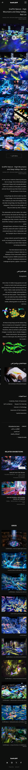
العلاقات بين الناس (15, 429)
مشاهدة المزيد (14, 156)
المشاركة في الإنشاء (15, 434)
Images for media (22, 437)
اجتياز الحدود (16, 431)
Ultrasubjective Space (14, 426)
